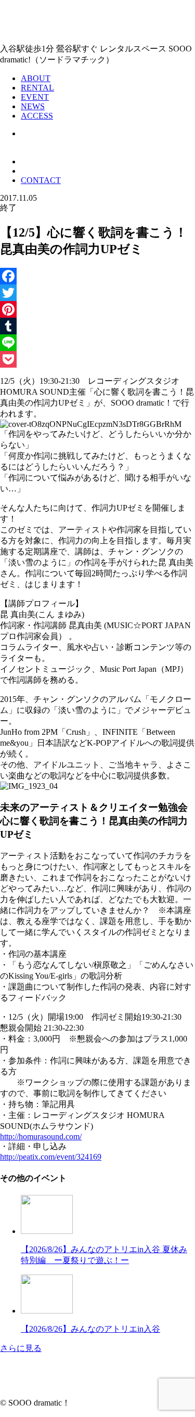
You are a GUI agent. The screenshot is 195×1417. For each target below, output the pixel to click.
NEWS (33, 106)
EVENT (35, 97)
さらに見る (21, 1348)
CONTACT (41, 180)
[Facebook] (97, 276)
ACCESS (37, 115)
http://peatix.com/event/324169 (50, 1156)
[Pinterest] (97, 309)
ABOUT (35, 78)
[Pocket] (97, 359)
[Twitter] (97, 292)
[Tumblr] (97, 326)
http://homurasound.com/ (41, 1136)
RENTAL (37, 87)
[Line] (97, 342)
